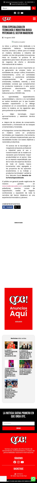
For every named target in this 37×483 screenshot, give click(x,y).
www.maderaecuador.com (12, 186)
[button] (7, 207)
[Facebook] (15, 12)
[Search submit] (34, 8)
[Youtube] (22, 12)
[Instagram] (18, 12)
